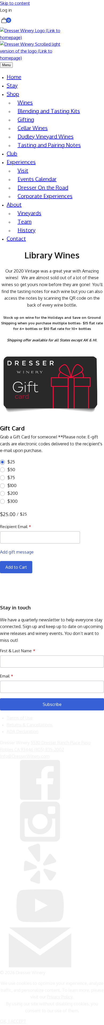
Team (24, 221)
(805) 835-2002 (49, 749)
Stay (12, 85)
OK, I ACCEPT (13, 1021)
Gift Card (12, 428)
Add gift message (17, 552)
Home (14, 76)
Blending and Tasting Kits (49, 110)
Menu (6, 65)
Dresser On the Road (43, 187)
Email (5, 676)
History (26, 230)
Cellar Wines (33, 127)
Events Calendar (37, 178)
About (14, 204)
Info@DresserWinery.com (25, 756)
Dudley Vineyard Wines (46, 136)
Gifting (26, 119)
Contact (16, 238)
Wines (25, 102)
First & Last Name (16, 650)
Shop (13, 93)
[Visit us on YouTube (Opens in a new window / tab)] (40, 923)
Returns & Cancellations (30, 724)
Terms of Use (20, 718)
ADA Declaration (22, 731)
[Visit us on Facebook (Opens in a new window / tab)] (40, 798)
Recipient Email (13, 526)
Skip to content (15, 3)
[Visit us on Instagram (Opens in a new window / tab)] (40, 840)
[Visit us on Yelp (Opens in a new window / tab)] (40, 882)
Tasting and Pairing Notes (49, 144)
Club (12, 153)
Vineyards (29, 213)
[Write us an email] (40, 965)
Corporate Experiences (45, 196)
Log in (6, 10)
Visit (23, 170)
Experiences (21, 161)
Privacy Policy (60, 996)
